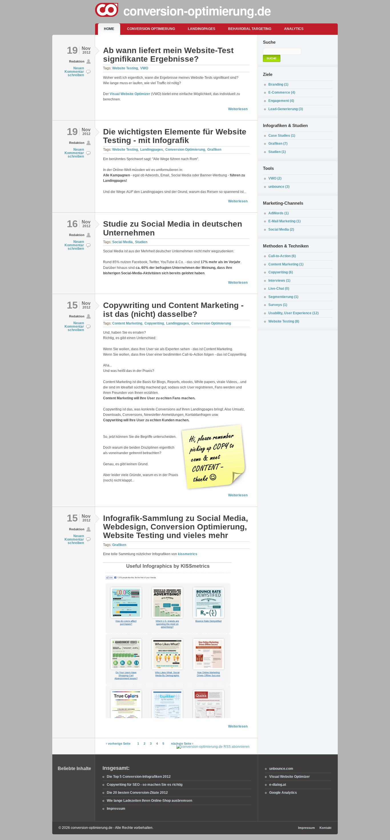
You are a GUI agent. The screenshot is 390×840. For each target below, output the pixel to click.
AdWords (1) (278, 213)
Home (109, 29)
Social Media (122, 242)
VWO (144, 68)
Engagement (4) (281, 101)
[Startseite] (108, 11)
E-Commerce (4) (281, 92)
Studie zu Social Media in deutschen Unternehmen (172, 228)
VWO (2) (275, 178)
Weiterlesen (238, 109)
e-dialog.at (277, 785)
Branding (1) (278, 84)
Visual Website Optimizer (130, 94)
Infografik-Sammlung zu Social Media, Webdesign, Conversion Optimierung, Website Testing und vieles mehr (175, 527)
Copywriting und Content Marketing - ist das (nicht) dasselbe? (173, 309)
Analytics (293, 29)
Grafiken (214, 150)
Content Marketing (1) (285, 264)
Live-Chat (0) (278, 289)
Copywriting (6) (280, 272)
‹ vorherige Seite (118, 743)
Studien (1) (277, 152)
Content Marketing (127, 323)
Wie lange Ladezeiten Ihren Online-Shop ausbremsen (149, 801)
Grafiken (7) (278, 144)
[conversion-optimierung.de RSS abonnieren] (213, 747)
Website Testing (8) (283, 321)
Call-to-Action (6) (282, 256)
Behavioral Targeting (249, 29)
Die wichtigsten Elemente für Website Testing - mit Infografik (174, 136)
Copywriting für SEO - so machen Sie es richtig (144, 785)
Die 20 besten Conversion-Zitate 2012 (137, 793)
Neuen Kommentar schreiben (74, 71)
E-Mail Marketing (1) (284, 221)
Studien (141, 242)
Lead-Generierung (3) (285, 109)
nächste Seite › (182, 743)
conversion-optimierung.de (197, 10)
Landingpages (201, 29)
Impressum (116, 809)
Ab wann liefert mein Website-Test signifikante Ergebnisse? (168, 54)
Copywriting (154, 323)
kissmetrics (187, 554)
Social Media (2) (281, 229)
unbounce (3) (279, 187)
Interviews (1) (279, 281)
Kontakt (325, 827)
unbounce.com (281, 769)
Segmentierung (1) (283, 297)
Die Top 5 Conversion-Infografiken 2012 (139, 777)
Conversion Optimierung (151, 29)
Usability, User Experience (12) (293, 313)
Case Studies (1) (281, 136)
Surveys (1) (277, 305)
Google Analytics (283, 793)
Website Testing (125, 68)
